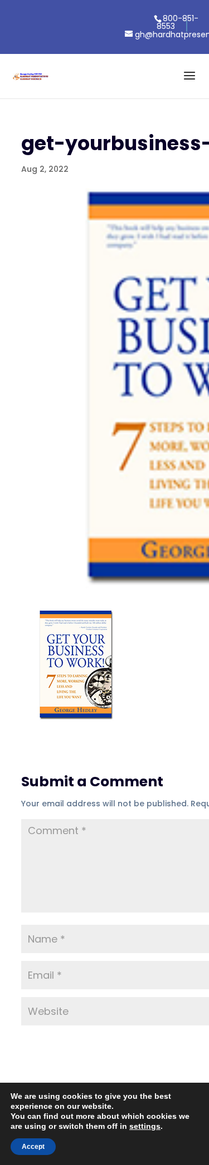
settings (145, 1126)
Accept (33, 1147)
